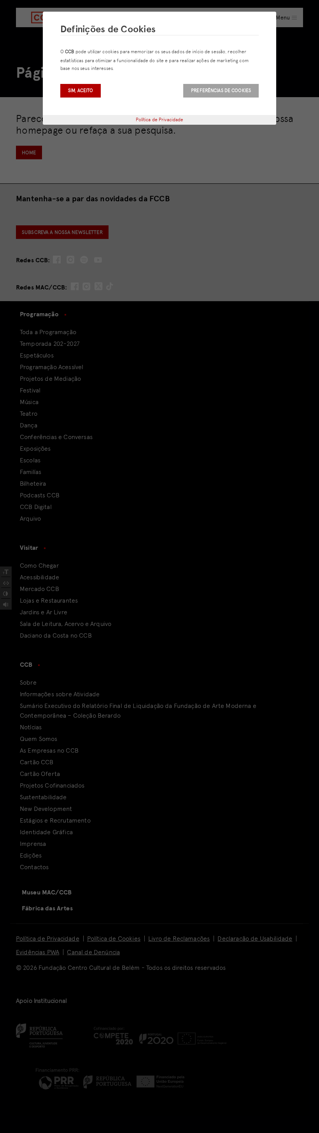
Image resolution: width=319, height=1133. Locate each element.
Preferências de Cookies (221, 90)
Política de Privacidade (160, 119)
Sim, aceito (80, 90)
